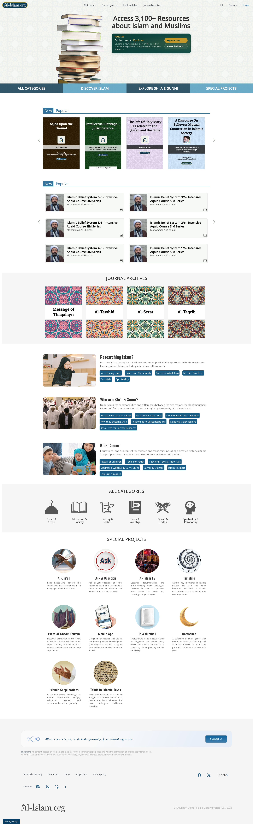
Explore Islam (130, 5)
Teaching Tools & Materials (165, 461)
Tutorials (105, 379)
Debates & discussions (183, 421)
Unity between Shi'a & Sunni (182, 415)
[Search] (221, 5)
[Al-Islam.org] (16, 5)
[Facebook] (199, 775)
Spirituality (122, 379)
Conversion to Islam (167, 373)
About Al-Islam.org (32, 774)
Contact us (53, 774)
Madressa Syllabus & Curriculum (119, 467)
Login (246, 5)
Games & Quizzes (153, 467)
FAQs (67, 774)
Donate (233, 5)
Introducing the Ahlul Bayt (115, 415)
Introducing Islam (110, 373)
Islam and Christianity (138, 373)
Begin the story (175, 40)
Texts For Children (111, 461)
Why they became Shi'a (113, 421)
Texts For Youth (135, 461)
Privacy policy (99, 774)
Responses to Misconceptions (149, 421)
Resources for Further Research (118, 428)
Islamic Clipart (176, 467)
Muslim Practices (193, 373)
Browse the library (176, 46)
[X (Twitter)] (209, 775)
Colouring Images (110, 474)
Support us (216, 739)
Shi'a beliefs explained (149, 415)
